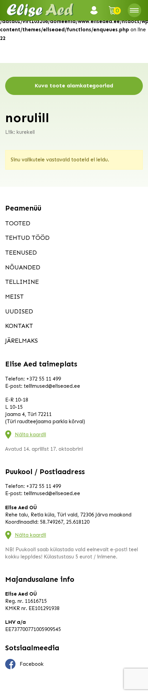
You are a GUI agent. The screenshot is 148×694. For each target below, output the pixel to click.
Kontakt (19, 326)
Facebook (32, 664)
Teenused (21, 252)
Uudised (19, 311)
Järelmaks (21, 340)
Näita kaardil (30, 434)
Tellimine (22, 282)
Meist (14, 296)
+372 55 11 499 (43, 379)
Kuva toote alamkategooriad (74, 85)
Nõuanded (22, 267)
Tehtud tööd (27, 238)
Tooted (17, 223)
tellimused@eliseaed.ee (52, 386)
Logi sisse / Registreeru (96, 10)
